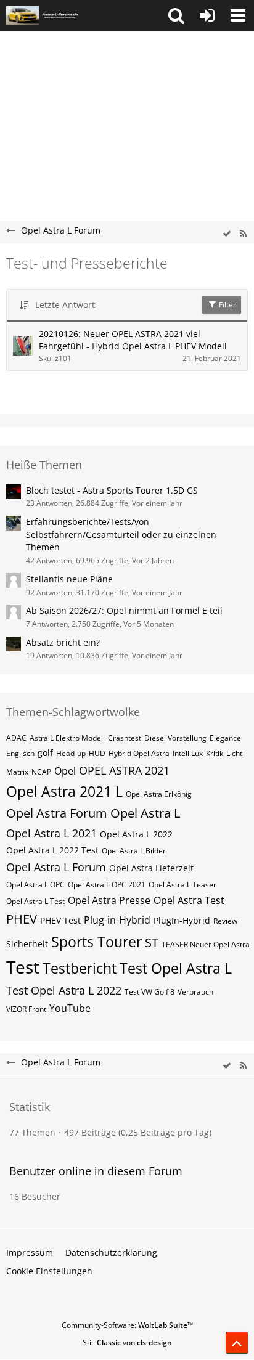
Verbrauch (195, 992)
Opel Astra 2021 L (64, 791)
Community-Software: (127, 1325)
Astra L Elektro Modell (67, 738)
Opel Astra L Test (35, 901)
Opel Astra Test (189, 900)
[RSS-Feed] (243, 233)
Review (225, 921)
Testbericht (80, 968)
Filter (226, 304)
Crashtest (124, 738)
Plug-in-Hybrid (117, 920)
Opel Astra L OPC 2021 (106, 884)
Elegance (225, 738)
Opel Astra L (145, 813)
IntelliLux (188, 753)
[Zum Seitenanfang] (237, 1343)
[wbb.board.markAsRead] (227, 233)
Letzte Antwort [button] (65, 305)
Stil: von (127, 1342)
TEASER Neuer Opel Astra (206, 944)
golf (45, 753)
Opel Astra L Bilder (134, 850)
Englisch (20, 753)
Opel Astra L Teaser (182, 884)
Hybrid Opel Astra (139, 753)
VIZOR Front (26, 1009)
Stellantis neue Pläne (69, 579)
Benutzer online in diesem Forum (95, 1170)
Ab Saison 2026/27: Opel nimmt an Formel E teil (124, 610)
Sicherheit (27, 944)
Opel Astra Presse (109, 900)
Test (22, 967)
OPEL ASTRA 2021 (124, 770)
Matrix (17, 772)
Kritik (214, 753)
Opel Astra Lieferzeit (151, 868)
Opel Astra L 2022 (136, 834)
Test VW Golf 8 (149, 992)
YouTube (70, 1008)
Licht (234, 753)
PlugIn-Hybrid (182, 920)
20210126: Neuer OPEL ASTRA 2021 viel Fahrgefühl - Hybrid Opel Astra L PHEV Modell (133, 340)
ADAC (16, 738)
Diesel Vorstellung (175, 738)
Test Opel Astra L (176, 968)
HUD (97, 753)
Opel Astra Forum (56, 813)
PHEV (21, 919)
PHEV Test (60, 920)
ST (151, 942)
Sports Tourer (96, 941)
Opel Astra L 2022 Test (52, 850)
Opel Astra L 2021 (51, 833)
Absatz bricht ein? (63, 642)
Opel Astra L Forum (56, 867)
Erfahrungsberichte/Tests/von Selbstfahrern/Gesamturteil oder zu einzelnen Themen (121, 534)
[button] (176, 15)
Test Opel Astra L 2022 (63, 990)
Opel (65, 771)
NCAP (41, 772)
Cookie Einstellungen (49, 1271)
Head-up (71, 753)
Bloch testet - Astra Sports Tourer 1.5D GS (112, 490)
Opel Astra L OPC (35, 884)
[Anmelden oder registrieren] (207, 15)
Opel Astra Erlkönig (159, 794)
